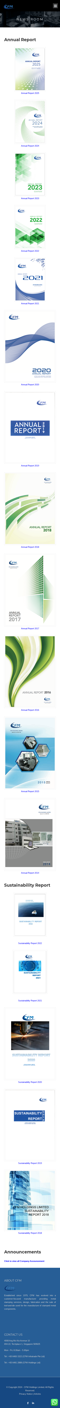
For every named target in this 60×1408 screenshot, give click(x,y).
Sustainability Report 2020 (30, 1082)
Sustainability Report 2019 (30, 1163)
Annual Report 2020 (30, 384)
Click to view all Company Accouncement (24, 1261)
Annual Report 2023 (30, 198)
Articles (37, 1394)
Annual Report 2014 (30, 873)
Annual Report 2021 (30, 303)
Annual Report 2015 (30, 791)
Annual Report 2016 (30, 710)
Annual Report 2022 (30, 251)
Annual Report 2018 (30, 547)
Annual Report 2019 (30, 465)
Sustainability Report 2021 (30, 1000)
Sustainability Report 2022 (30, 943)
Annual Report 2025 (30, 93)
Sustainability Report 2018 (30, 1233)
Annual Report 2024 (30, 146)
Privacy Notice (26, 1394)
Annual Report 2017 (30, 628)
